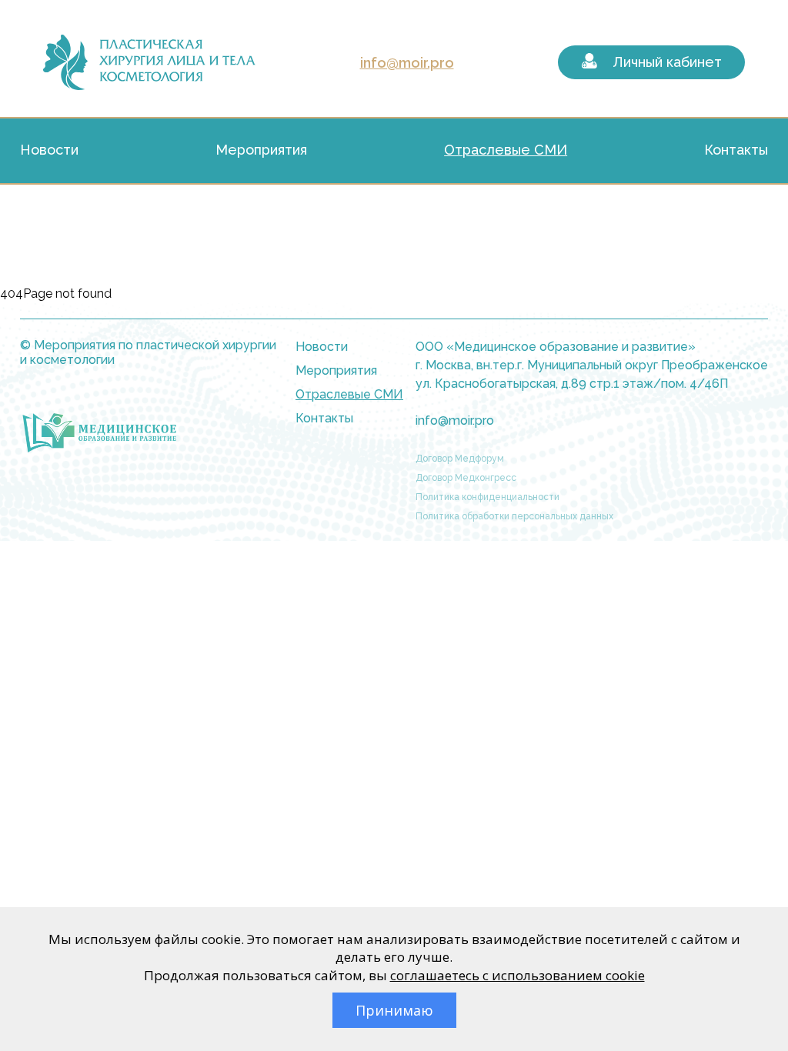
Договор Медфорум (460, 458)
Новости (49, 150)
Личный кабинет (667, 62)
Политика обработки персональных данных (514, 516)
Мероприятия (261, 150)
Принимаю (394, 1010)
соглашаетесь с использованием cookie (517, 975)
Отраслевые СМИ (505, 150)
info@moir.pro (407, 63)
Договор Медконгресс (466, 477)
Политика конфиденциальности (487, 497)
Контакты (736, 150)
